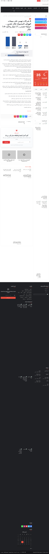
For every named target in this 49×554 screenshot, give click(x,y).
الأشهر (46, 89)
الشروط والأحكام (6, 552)
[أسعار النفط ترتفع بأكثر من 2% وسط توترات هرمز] (44, 109)
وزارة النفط (21, 297)
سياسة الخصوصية (11, 552)
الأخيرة (41, 89)
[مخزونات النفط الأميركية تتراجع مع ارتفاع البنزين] (44, 114)
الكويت (22, 290)
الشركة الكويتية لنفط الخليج (28, 290)
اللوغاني (24, 292)
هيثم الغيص (26, 297)
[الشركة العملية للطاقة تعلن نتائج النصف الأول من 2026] (6, 171)
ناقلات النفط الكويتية (22, 295)
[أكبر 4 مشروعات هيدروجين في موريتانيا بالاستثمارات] (19, 451)
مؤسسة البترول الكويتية (28, 295)
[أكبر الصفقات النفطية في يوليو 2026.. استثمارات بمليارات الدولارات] (19, 377)
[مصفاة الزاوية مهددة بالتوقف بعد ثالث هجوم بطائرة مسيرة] (16, 205)
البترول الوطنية (26, 289)
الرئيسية (29, 15)
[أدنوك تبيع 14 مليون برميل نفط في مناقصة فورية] (44, 99)
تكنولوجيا (47, 374)
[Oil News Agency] (45, 4)
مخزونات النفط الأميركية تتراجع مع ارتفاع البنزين (38, 113)
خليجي (39, 375)
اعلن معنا (15, 552)
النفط (21, 292)
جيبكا (18, 292)
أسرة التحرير (46, 370)
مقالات (47, 380)
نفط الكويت (30, 297)
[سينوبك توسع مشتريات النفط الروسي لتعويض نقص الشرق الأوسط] (24, 412)
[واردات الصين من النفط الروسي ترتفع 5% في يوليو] (44, 159)
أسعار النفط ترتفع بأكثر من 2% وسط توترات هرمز (38, 108)
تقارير (27, 15)
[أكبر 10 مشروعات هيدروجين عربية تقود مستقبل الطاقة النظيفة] (29, 485)
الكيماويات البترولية (29, 292)
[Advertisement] (41, 52)
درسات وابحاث (38, 374)
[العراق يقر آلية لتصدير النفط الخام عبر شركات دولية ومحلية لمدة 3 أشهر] (44, 103)
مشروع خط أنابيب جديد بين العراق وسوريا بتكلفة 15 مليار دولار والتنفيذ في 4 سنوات (27, 175)
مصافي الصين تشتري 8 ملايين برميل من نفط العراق (38, 93)
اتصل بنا (2, 552)
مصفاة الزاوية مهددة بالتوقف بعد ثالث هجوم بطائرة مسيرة (17, 242)
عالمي (37, 375)
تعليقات (36, 89)
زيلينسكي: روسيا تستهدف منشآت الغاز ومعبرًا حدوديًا (44, 205)
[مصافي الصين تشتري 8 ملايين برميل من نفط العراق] (44, 94)
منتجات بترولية (38, 380)
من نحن (18, 552)
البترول (30, 289)
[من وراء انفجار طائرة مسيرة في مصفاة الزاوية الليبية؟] (29, 377)
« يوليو (31, 548)
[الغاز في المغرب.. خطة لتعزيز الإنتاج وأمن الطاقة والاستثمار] (24, 450)
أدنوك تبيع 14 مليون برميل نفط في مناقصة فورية (38, 98)
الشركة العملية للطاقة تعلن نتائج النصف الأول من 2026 (7, 175)
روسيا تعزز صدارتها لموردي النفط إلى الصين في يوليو (37, 128)
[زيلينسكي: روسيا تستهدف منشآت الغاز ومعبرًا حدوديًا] (44, 202)
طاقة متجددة (46, 377)
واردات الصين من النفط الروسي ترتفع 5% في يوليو (44, 197)
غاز (39, 377)
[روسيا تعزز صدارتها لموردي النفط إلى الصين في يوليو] (37, 124)
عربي (25, 15)
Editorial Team (21, 122)
